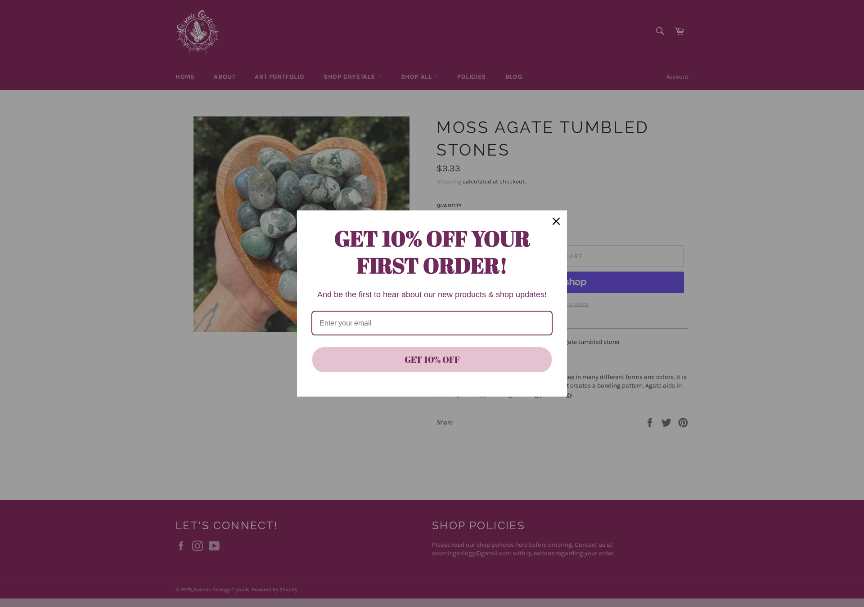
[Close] (556, 221)
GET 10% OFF (432, 359)
